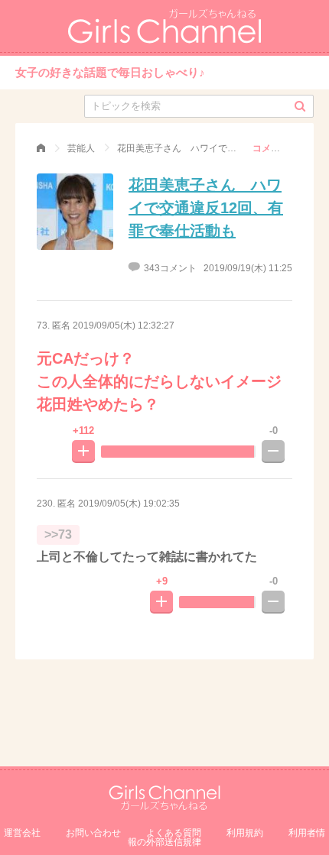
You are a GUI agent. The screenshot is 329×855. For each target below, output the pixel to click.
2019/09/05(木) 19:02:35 (129, 503)
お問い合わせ (93, 832)
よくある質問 (173, 832)
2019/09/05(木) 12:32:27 (123, 325)
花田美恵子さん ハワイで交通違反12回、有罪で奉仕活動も (206, 208)
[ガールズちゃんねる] (41, 148)
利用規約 (244, 832)
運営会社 (22, 832)
